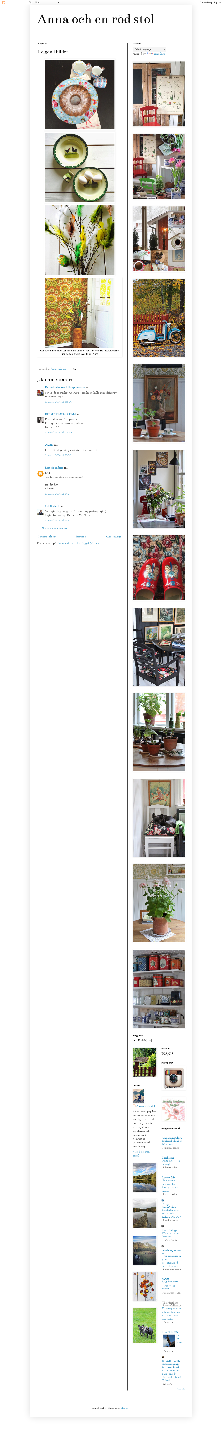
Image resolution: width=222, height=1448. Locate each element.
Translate (159, 53)
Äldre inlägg (113, 536)
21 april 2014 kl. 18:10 (57, 520)
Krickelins (168, 1157)
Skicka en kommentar (54, 528)
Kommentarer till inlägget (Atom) (78, 543)
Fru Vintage (169, 1230)
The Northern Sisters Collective (171, 1304)
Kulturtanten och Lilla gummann (65, 387)
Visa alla (181, 1389)
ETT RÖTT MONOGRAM (60, 414)
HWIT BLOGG (170, 1332)
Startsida (80, 536)
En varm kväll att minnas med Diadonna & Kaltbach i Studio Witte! (172, 1374)
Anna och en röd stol (95, 19)
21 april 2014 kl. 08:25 (58, 432)
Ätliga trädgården (169, 1205)
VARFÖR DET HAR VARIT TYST (170, 1286)
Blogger (125, 1408)
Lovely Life (168, 1177)
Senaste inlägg (47, 536)
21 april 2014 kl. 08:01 (58, 402)
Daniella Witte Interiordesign (171, 1362)
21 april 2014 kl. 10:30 (58, 455)
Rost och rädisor (54, 467)
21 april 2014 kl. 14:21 (57, 494)
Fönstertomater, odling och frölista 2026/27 (171, 1213)
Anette (49, 445)
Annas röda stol (145, 1106)
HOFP (165, 1279)
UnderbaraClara (172, 1138)
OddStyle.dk (52, 506)
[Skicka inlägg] (74, 369)
